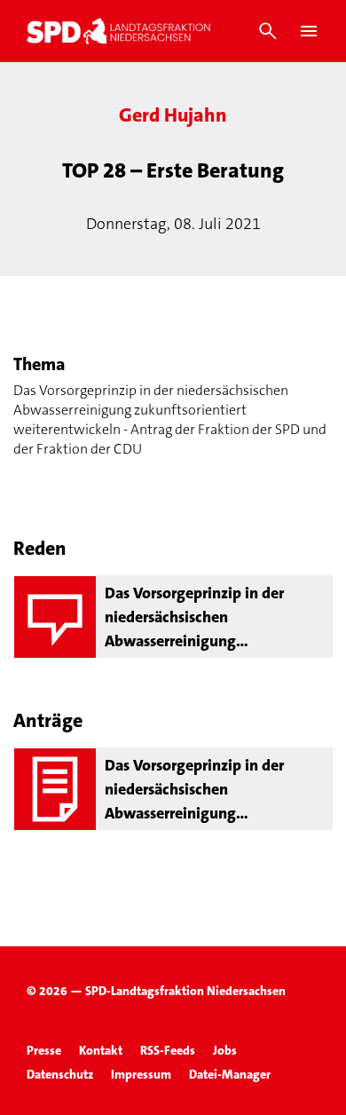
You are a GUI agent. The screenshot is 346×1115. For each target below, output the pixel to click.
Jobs (225, 1050)
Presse (44, 1050)
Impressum (141, 1074)
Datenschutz (60, 1074)
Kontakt (100, 1050)
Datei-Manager (230, 1074)
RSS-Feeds (167, 1050)
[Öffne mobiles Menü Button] (308, 31)
